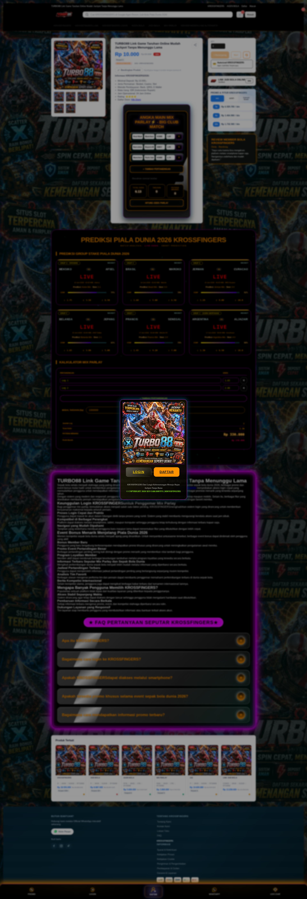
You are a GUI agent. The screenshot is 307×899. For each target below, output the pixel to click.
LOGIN (138, 472)
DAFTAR (167, 472)
